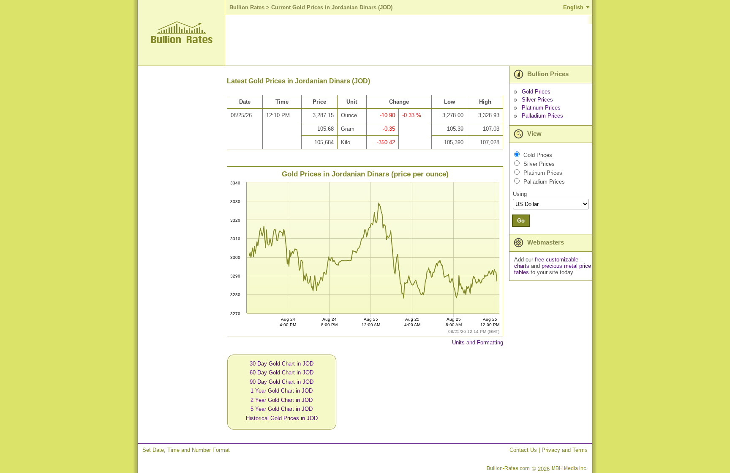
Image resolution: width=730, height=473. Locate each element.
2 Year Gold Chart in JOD (282, 400)
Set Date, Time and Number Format (186, 450)
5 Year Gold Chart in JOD (282, 409)
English (573, 7)
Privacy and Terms (565, 450)
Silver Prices (537, 99)
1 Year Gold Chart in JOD (282, 391)
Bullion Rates (246, 7)
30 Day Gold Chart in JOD (281, 363)
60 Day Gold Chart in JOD (281, 372)
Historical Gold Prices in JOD (282, 418)
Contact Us (523, 450)
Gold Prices (536, 91)
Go (521, 220)
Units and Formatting (477, 342)
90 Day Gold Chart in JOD (281, 382)
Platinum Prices (541, 107)
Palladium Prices (542, 116)
